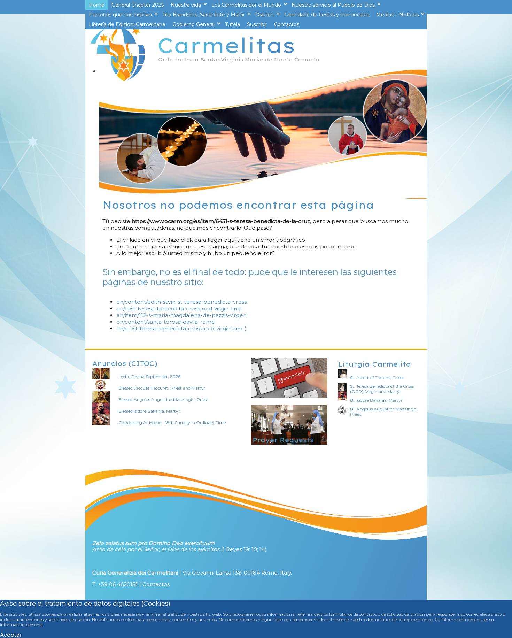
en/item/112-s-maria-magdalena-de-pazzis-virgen (181, 315)
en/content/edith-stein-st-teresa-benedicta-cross (181, 302)
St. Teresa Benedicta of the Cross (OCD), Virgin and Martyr (382, 389)
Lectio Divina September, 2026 (149, 376)
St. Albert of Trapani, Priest (377, 377)
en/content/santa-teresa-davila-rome (165, 321)
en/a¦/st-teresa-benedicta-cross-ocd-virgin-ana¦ (179, 308)
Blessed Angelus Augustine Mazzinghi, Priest (163, 399)
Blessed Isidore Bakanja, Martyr (149, 411)
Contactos (156, 584)
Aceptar (11, 634)
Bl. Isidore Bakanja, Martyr (376, 400)
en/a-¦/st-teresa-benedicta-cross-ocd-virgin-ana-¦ (181, 328)
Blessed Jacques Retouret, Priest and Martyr (161, 388)
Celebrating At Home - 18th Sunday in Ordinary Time (172, 422)
